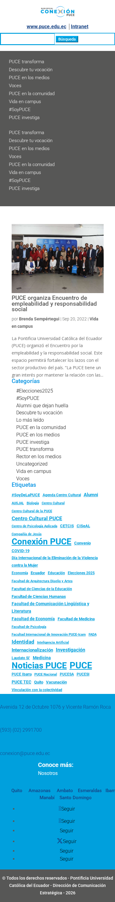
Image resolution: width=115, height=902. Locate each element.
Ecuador (38, 573)
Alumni (91, 494)
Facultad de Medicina (76, 619)
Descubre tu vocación (30, 69)
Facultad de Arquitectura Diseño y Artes (42, 581)
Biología (33, 503)
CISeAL (83, 525)
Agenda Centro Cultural (62, 495)
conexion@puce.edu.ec (25, 753)
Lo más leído (30, 420)
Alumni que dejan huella (42, 405)
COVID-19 (20, 550)
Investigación (70, 650)
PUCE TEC (21, 681)
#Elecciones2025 (34, 391)
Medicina (42, 657)
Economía (20, 573)
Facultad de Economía (33, 618)
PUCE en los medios (29, 77)
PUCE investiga (24, 117)
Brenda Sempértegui (39, 318)
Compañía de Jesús (27, 534)
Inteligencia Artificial (53, 643)
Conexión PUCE (41, 541)
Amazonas (39, 790)
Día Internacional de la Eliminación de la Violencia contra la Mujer (55, 561)
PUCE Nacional (45, 674)
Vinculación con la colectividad (37, 690)
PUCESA (67, 674)
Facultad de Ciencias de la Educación (42, 589)
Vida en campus (25, 101)
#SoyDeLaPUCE (26, 495)
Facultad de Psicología (29, 627)
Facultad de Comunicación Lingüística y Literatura (50, 607)
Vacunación (56, 682)
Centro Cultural (53, 503)
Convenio (82, 543)
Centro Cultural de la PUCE (32, 511)
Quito (38, 682)
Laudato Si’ (21, 658)
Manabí (47, 797)
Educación (56, 573)
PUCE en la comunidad (32, 93)
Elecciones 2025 (81, 573)
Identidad (23, 642)
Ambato (64, 790)
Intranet (79, 26)
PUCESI (83, 674)
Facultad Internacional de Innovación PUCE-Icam (49, 635)
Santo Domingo (75, 797)
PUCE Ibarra (22, 674)
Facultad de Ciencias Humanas (39, 596)
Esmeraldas (90, 790)
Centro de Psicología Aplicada (34, 526)
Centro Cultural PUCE (37, 518)
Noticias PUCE (39, 665)
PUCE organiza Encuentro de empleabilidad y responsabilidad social (54, 304)
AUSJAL (18, 503)
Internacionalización (32, 650)
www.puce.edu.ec (46, 26)
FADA (93, 634)
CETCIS (67, 526)
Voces (15, 85)
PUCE (81, 665)
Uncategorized (32, 464)
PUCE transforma (26, 61)
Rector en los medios (38, 456)
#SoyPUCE (20, 109)
